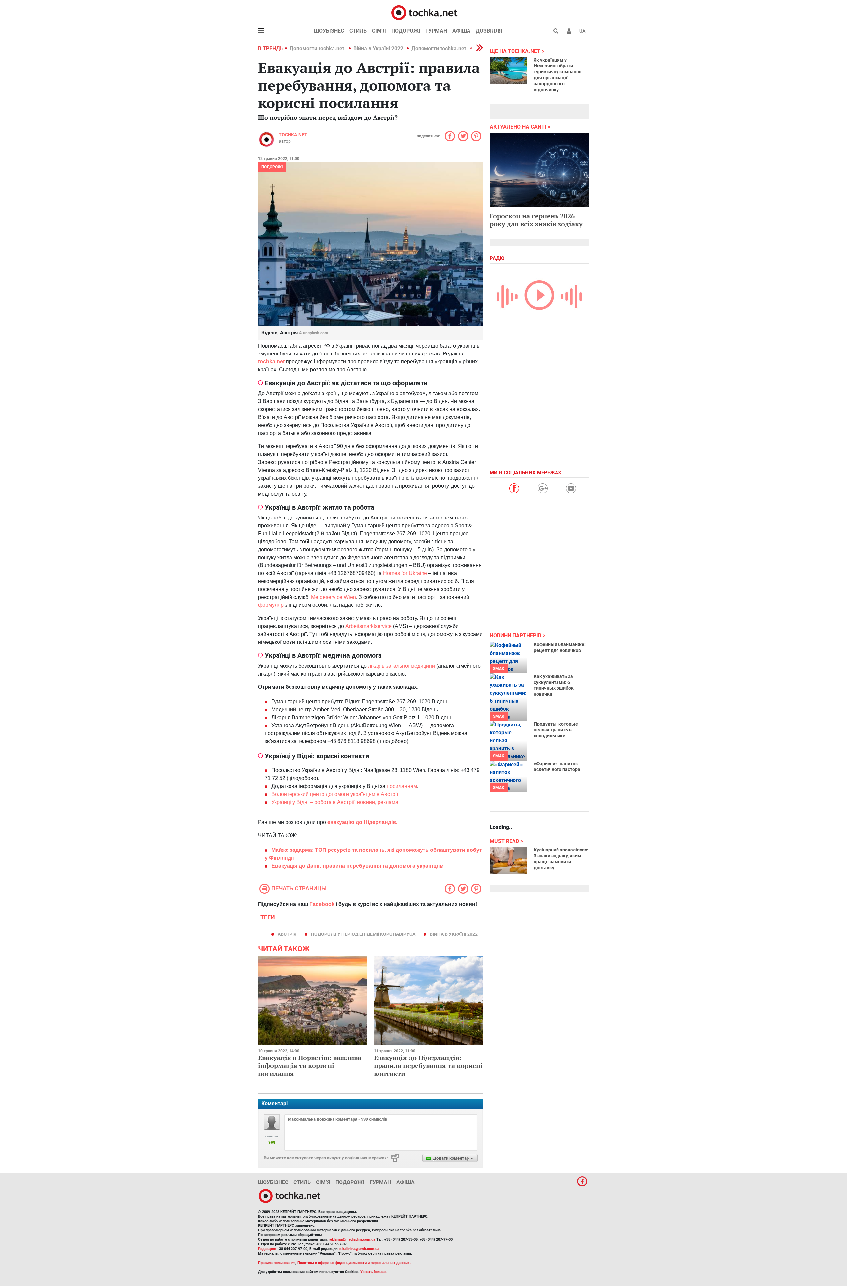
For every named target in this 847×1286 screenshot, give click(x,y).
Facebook (321, 904)
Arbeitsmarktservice (368, 626)
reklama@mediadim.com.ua (352, 1239)
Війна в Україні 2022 (378, 48)
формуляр (271, 605)
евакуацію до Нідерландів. (362, 822)
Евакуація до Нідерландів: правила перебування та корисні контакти (428, 1065)
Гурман (436, 31)
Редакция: (267, 1249)
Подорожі (405, 31)
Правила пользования (276, 1263)
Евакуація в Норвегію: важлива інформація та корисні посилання (309, 1065)
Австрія (287, 934)
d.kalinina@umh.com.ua (359, 1249)
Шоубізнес (329, 31)
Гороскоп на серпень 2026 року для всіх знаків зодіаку (536, 219)
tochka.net (293, 134)
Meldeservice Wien (333, 597)
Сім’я (379, 31)
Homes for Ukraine (405, 573)
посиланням (402, 786)
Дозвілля (489, 31)
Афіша (461, 31)
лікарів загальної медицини (401, 666)
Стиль (358, 31)
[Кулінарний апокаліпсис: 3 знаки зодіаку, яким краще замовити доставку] (508, 860)
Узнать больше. (373, 1272)
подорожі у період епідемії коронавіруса (363, 934)
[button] (569, 31)
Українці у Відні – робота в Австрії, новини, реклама (334, 802)
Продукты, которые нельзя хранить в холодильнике (556, 729)
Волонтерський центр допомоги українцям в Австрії (334, 794)
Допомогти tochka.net (317, 48)
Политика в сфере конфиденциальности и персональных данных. (354, 1263)
